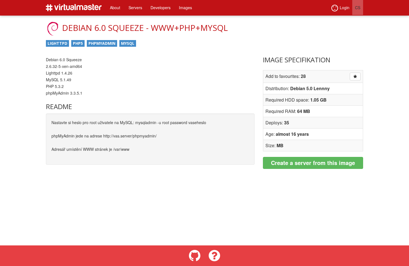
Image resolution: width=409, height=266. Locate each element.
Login (344, 7)
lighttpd (57, 43)
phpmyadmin (101, 43)
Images (185, 7)
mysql (127, 43)
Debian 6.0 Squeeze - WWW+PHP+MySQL (145, 27)
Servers (135, 7)
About (115, 7)
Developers (161, 7)
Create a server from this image (313, 163)
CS (357, 7)
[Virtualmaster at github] (194, 255)
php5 (78, 43)
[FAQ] (214, 255)
